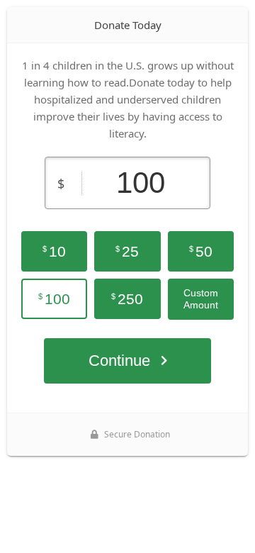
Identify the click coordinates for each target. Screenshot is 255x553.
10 (54, 251)
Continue (119, 360)
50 (200, 251)
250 (127, 299)
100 (54, 299)
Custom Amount (200, 299)
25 (127, 251)
